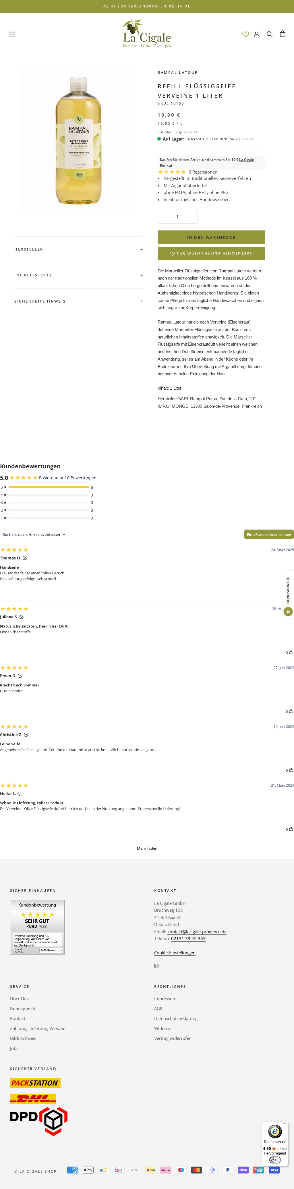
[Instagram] (156, 965)
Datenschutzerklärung (176, 1018)
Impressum (165, 998)
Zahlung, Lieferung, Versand (37, 1028)
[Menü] (284, 1124)
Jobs (14, 1048)
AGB (158, 1008)
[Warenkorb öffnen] (282, 33)
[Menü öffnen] (12, 33)
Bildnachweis (23, 1038)
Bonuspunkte (23, 1008)
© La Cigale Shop (35, 1171)
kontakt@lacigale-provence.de (197, 931)
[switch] (275, 1160)
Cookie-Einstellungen (175, 952)
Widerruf (163, 1028)
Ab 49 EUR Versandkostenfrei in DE (147, 6)
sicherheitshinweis (40, 301)
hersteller (28, 249)
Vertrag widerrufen (173, 1038)
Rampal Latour (178, 72)
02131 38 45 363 (188, 938)
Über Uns (19, 998)
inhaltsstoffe (33, 275)
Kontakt (17, 1018)
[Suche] (270, 34)
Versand (190, 132)
